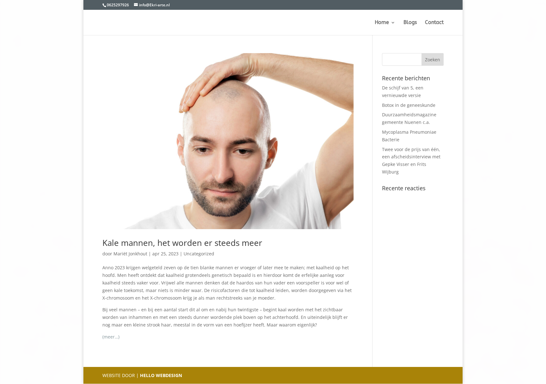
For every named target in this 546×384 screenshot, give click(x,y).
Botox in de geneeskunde (408, 105)
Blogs (410, 22)
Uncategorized (199, 254)
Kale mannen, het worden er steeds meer (182, 242)
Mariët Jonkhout (130, 254)
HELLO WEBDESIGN (160, 375)
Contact (434, 22)
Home (382, 22)
